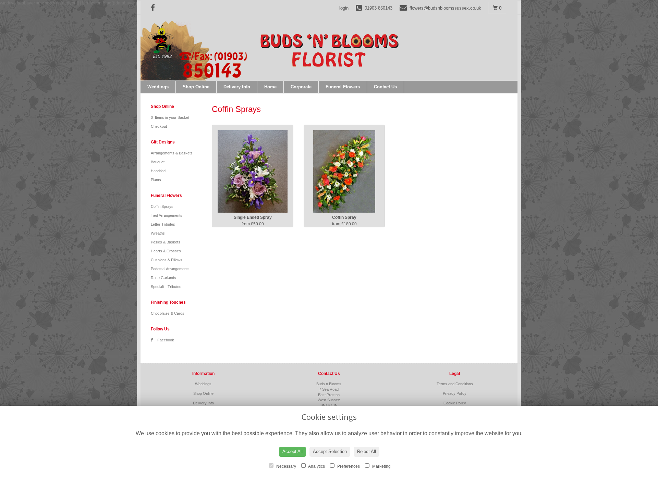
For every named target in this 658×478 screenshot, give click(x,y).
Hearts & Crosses (166, 251)
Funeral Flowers (343, 86)
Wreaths (158, 233)
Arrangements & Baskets (172, 153)
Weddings (158, 86)
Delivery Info (236, 86)
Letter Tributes (163, 224)
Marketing (381, 466)
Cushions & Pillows (166, 260)
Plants (156, 180)
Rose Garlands (163, 278)
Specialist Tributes (166, 287)
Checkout (159, 126)
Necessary (285, 466)
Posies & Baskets (165, 242)
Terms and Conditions (455, 384)
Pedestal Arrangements (170, 269)
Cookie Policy (454, 403)
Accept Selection (330, 451)
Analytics (316, 466)
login (344, 8)
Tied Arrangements (166, 215)
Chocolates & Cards (167, 313)
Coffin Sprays (162, 206)
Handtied (158, 171)
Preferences (348, 466)
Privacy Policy (454, 393)
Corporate (301, 86)
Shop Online (196, 86)
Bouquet (157, 162)
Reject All (366, 451)
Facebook (165, 340)
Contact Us (385, 86)
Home (270, 86)
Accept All (292, 451)
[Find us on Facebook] (155, 8)
